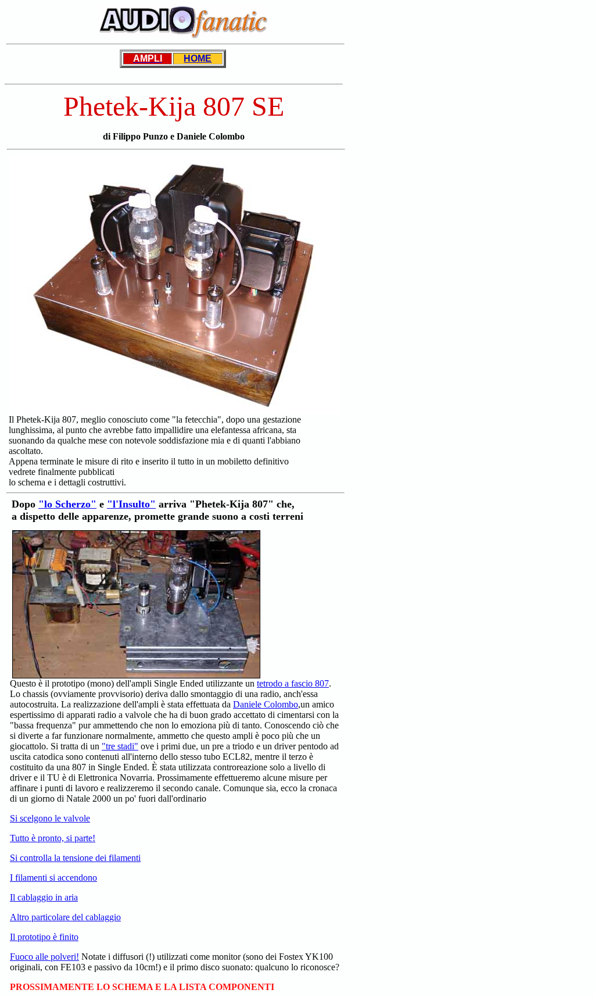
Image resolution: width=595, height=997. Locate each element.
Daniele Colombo (265, 704)
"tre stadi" (120, 746)
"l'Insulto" (131, 504)
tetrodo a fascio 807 (293, 683)
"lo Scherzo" (67, 504)
